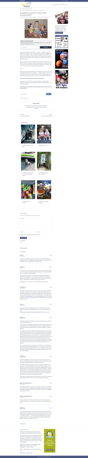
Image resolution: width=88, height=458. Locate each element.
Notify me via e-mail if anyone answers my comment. (30, 234)
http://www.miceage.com (45, 324)
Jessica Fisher (22, 10)
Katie (21, 304)
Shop (61, 4)
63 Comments (42, 10)
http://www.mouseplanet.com (34, 324)
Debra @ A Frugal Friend (25, 383)
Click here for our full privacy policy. (26, 452)
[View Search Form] (67, 4)
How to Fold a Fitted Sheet (25, 115)
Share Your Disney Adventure (46, 115)
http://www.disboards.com (32, 297)
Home (53, 4)
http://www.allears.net (29, 296)
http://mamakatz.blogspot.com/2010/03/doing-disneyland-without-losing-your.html (35, 312)
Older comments (23, 251)
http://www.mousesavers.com (40, 296)
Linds (21, 255)
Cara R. (21, 266)
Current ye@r (22, 240)
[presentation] (28, 134)
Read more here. (59, 32)
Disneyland (25, 98)
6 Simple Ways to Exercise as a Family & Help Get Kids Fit (27, 174)
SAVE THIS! (46, 47)
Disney (21, 98)
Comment (22, 218)
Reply (51, 255)
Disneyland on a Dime (42, 145)
